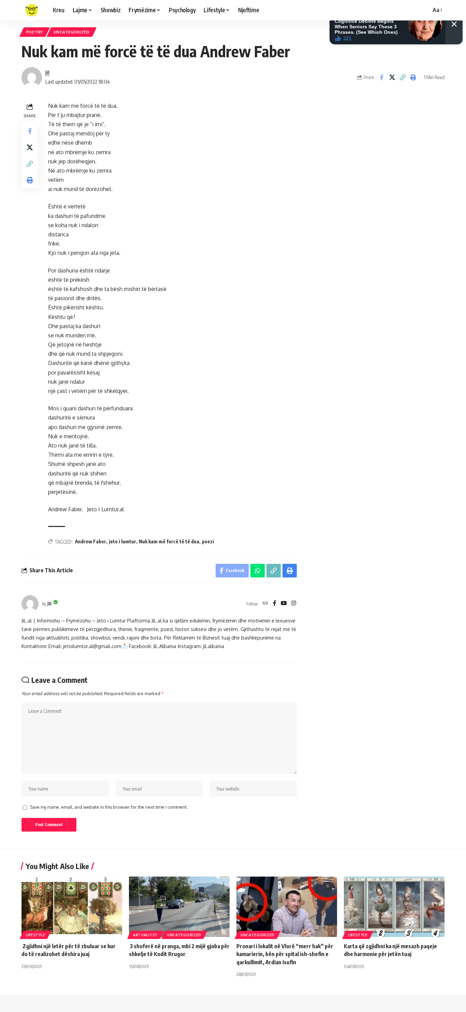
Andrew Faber (90, 541)
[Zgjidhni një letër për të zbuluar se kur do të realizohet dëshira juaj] (71, 907)
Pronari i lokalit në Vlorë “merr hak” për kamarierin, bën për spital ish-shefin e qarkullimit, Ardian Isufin (284, 954)
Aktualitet (145, 935)
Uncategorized (72, 31)
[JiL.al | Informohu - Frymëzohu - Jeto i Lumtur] (31, 10)
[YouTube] (284, 603)
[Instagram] (294, 603)
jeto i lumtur (122, 541)
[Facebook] (274, 603)
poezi (208, 541)
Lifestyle (35, 935)
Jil (47, 72)
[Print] (413, 77)
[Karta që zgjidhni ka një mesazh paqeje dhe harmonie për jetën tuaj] (394, 907)
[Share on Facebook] (381, 77)
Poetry (34, 31)
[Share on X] (392, 77)
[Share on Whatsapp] (257, 570)
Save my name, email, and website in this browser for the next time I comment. (109, 807)
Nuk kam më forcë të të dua (169, 541)
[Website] (265, 603)
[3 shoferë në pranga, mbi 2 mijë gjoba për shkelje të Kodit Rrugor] (179, 907)
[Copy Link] (402, 77)
